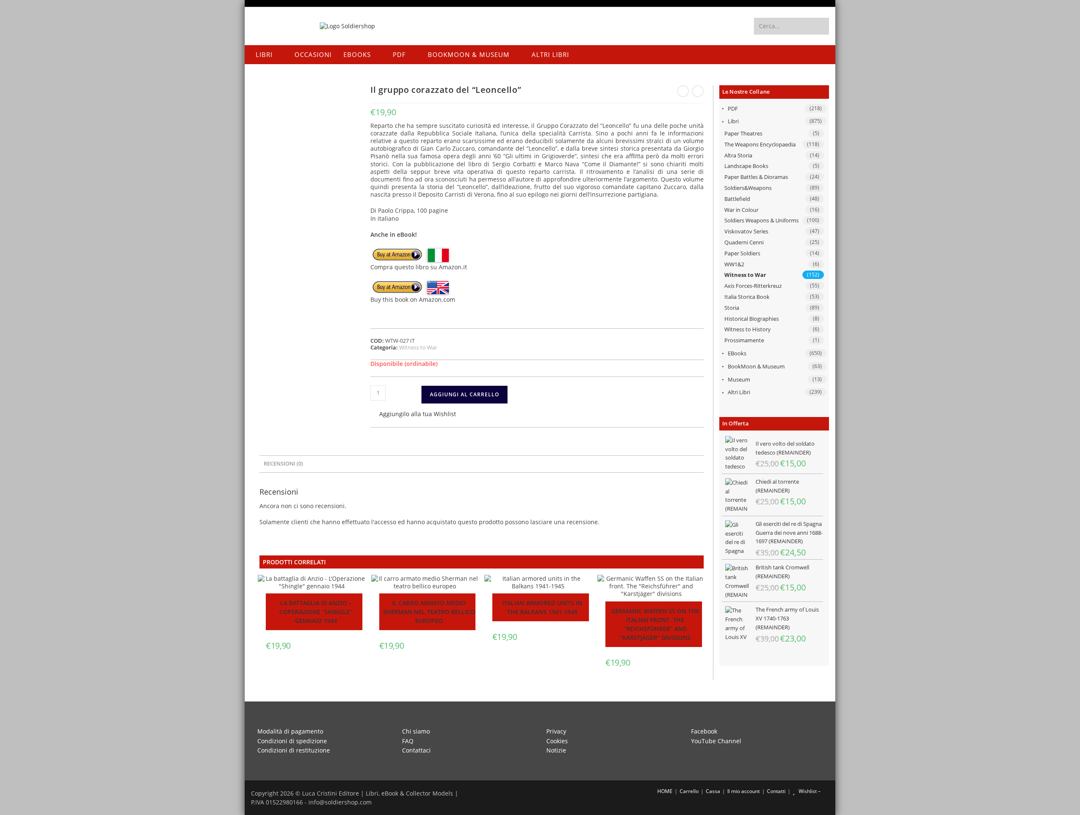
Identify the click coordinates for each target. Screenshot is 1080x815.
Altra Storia (738, 155)
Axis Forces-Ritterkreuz (753, 286)
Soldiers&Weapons (748, 188)
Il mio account (743, 791)
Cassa (713, 791)
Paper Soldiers (742, 253)
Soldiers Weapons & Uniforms (761, 220)
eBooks (737, 353)
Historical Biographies (751, 318)
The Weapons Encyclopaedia (760, 144)
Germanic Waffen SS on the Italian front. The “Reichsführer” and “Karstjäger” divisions (655, 624)
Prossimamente (744, 340)
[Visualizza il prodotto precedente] (683, 91)
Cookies (557, 741)
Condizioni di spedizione (292, 741)
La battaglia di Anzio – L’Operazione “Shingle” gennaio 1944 (315, 612)
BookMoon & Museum (756, 366)
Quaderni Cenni (744, 242)
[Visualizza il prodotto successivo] (698, 91)
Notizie (556, 750)
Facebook (704, 731)
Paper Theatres (743, 133)
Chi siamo (416, 731)
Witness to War (745, 275)
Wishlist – (809, 791)
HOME (664, 791)
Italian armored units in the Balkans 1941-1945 (542, 607)
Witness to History (747, 329)
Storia (731, 307)
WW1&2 (734, 264)
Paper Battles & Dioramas (756, 177)
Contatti (776, 791)
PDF (733, 108)
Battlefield (737, 199)
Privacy (556, 731)
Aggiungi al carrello (464, 394)
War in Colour (741, 210)
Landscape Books (746, 166)
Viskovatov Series (746, 231)
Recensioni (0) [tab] (283, 463)
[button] (413, 414)
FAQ (407, 741)
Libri (733, 121)
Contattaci (416, 750)
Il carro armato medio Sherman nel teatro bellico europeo (429, 612)
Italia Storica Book (747, 297)
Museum (739, 379)
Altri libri (739, 392)
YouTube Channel (716, 741)
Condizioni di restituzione (293, 750)
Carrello (689, 791)
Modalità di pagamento (290, 731)
